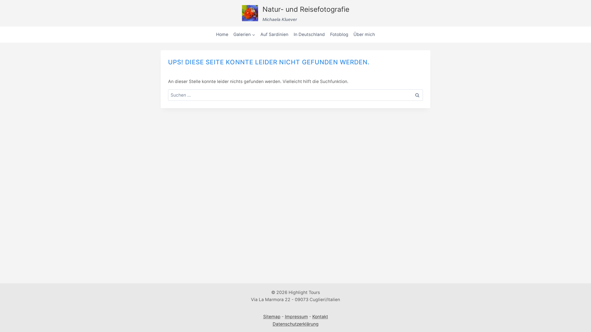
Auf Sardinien (274, 34)
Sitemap (271, 316)
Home (222, 34)
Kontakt (320, 316)
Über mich (364, 34)
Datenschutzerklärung (296, 324)
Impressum (296, 316)
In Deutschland (309, 34)
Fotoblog (339, 34)
